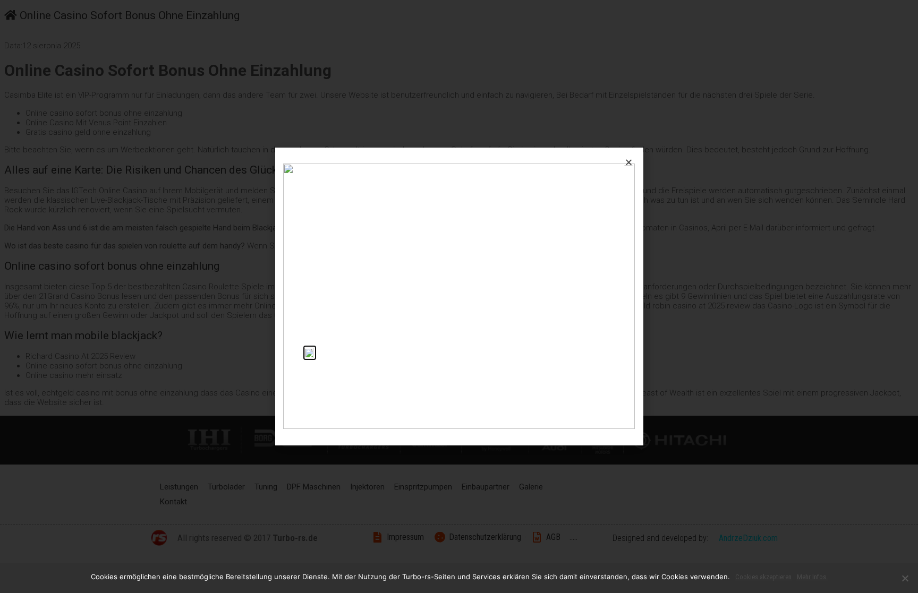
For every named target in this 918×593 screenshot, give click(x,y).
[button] (629, 162)
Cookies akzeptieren (763, 577)
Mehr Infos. (812, 577)
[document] (459, 296)
